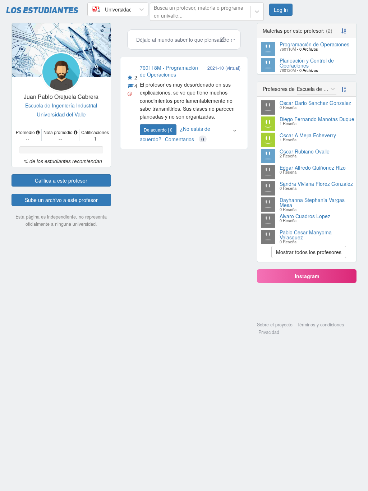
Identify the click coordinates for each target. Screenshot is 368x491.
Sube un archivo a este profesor (61, 199)
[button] (234, 133)
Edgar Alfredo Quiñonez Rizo (313, 167)
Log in (281, 9)
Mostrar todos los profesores (308, 252)
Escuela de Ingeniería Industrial (61, 105)
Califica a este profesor (61, 180)
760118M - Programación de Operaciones (169, 70)
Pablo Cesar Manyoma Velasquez (306, 235)
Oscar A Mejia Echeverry (308, 135)
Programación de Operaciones (314, 44)
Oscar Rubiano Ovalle (305, 151)
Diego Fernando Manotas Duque (317, 119)
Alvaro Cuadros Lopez (305, 216)
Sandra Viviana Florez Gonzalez (316, 183)
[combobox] (92, 9)
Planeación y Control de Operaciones (307, 63)
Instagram (307, 276)
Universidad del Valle (61, 114)
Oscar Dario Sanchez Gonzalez (315, 102)
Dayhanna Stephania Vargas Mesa (312, 202)
